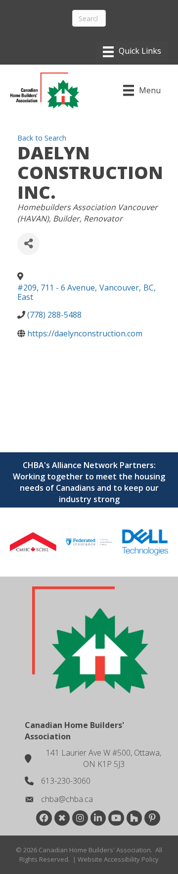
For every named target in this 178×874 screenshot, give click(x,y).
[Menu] (132, 51)
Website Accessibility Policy (118, 859)
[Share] (28, 244)
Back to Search (41, 138)
